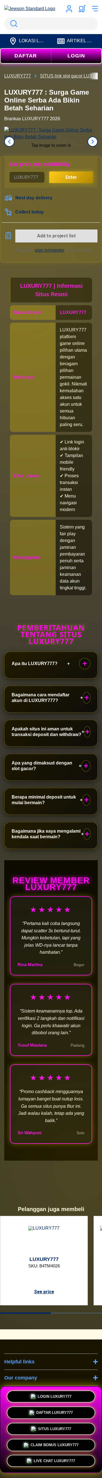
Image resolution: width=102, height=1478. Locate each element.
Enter (71, 177)
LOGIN (76, 56)
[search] (51, 23)
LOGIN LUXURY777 (54, 1395)
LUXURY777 (73, 312)
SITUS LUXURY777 (54, 1427)
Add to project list (56, 235)
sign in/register (49, 250)
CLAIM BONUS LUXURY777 (54, 1443)
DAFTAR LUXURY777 (54, 1411)
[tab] (25, 1313)
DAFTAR (25, 56)
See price (44, 1291)
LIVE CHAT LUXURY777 (54, 1461)
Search (12, 23)
